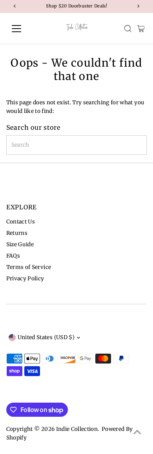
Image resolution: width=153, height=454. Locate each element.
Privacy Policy (25, 278)
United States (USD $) (46, 337)
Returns (16, 233)
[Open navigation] (22, 28)
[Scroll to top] (137, 432)
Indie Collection (77, 429)
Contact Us (20, 221)
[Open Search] (127, 28)
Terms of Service (28, 267)
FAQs (13, 255)
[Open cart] (141, 28)
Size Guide (20, 244)
